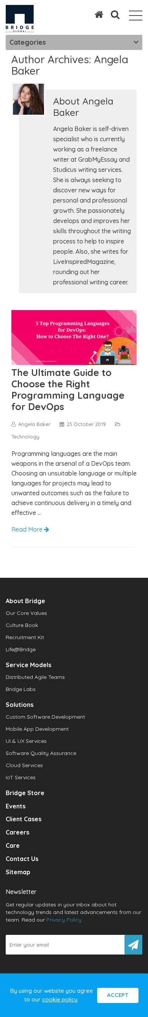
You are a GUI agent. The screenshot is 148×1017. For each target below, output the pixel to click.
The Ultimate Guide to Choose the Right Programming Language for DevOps (67, 389)
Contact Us (22, 859)
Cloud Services (24, 765)
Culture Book (22, 625)
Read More (27, 529)
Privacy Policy (64, 919)
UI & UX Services (26, 741)
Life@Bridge (21, 649)
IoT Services (21, 777)
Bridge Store (25, 793)
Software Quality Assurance (41, 753)
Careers (17, 832)
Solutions (19, 704)
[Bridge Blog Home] (95, 14)
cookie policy (59, 999)
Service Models (28, 665)
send (133, 945)
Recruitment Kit (25, 637)
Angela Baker (34, 424)
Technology (25, 437)
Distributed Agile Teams (35, 677)
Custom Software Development (45, 716)
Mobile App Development (37, 728)
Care (13, 845)
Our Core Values (26, 613)
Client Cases (23, 819)
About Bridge (25, 601)
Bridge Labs (21, 689)
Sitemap (18, 872)
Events (15, 806)
